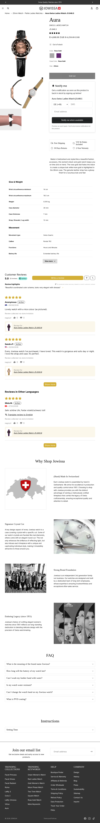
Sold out (72, 76)
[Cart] (97, 8)
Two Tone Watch (34, 792)
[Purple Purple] (58, 55)
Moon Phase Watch (35, 787)
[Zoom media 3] (32, 93)
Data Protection (57, 802)
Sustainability (79, 789)
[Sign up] (91, 751)
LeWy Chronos (10, 800)
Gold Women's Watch (36, 783)
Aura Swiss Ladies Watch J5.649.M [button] (28, 328)
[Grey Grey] (52, 55)
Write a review (57, 278)
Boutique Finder (57, 772)
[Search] (8, 8)
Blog (75, 781)
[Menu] (3, 8)
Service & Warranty (58, 777)
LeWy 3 (8, 792)
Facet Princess (11, 775)
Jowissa (13, 818)
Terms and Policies (50, 818)
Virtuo (7, 804)
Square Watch (33, 796)
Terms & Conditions (58, 789)
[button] (54, 33)
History (76, 777)
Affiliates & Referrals (59, 781)
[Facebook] (85, 818)
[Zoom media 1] (21, 46)
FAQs (53, 810)
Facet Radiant (10, 783)
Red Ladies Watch (35, 779)
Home (7, 13)
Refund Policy (56, 797)
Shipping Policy (57, 793)
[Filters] (86, 278)
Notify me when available (72, 120)
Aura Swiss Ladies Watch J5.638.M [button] (28, 372)
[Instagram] (89, 818)
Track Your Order (57, 806)
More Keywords (34, 804)
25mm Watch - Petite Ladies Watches (28, 13)
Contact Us (78, 797)
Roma (7, 787)
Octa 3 (7, 796)
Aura (7, 808)
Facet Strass (10, 779)
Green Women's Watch (37, 775)
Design (76, 772)
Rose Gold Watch (34, 800)
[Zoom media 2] (10, 93)
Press (76, 785)
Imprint (76, 802)
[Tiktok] (93, 818)
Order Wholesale (57, 785)
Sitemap (77, 793)
